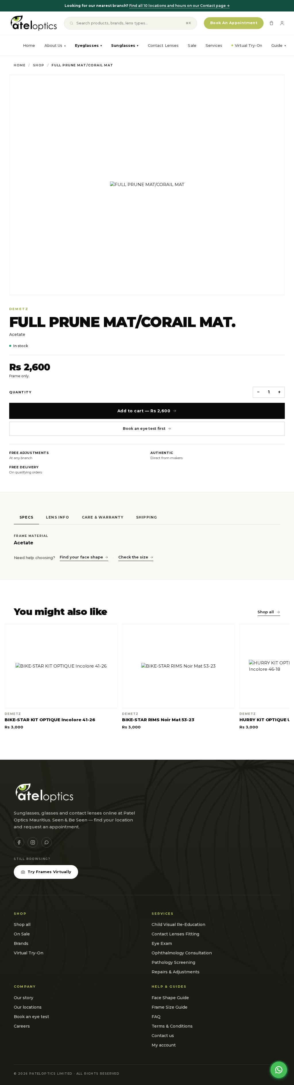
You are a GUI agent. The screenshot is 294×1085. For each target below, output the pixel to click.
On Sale (22, 934)
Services (214, 45)
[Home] (33, 23)
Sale (192, 45)
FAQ (156, 1016)
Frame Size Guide (169, 1007)
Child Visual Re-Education (178, 924)
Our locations (28, 1007)
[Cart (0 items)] (271, 23)
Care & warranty (102, 517)
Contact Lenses (163, 45)
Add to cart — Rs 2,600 (144, 411)
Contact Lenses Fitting (175, 934)
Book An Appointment (233, 23)
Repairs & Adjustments (176, 971)
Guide (278, 45)
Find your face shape (81, 557)
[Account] (282, 23)
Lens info (57, 517)
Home (29, 45)
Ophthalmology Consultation (182, 953)
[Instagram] (33, 842)
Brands (21, 943)
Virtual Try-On (248, 45)
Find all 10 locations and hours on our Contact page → (179, 5)
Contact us (163, 1035)
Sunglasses (124, 45)
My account (164, 1045)
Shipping (146, 517)
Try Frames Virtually (49, 871)
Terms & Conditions (172, 1026)
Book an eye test (31, 1016)
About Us (54, 45)
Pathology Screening (173, 962)
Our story (23, 997)
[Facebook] (19, 842)
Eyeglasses (88, 45)
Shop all (266, 612)
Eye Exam (162, 943)
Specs (26, 517)
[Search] (71, 23)
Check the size (133, 557)
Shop (39, 65)
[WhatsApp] (46, 842)
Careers (22, 1026)
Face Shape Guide (170, 997)
